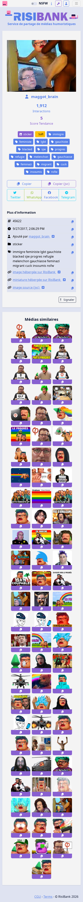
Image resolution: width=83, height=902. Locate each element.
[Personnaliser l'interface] (58, 4)
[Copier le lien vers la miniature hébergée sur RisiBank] (72, 280)
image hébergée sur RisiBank (34, 272)
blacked (26, 149)
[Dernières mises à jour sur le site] (51, 4)
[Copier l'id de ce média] (72, 222)
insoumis (35, 172)
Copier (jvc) (60, 184)
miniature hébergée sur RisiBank (37, 280)
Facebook (51, 197)
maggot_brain (44, 96)
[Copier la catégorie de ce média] (72, 245)
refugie (19, 157)
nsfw (53, 172)
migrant (46, 164)
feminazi (26, 164)
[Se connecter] (66, 4)
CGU (37, 896)
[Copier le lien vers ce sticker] (20, 340)
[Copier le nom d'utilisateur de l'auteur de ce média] (72, 237)
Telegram (68, 197)
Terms (48, 896)
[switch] (34, 3)
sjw (43, 149)
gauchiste (61, 142)
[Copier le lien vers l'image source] (72, 288)
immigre (58, 134)
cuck (63, 164)
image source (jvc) (26, 287)
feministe (25, 142)
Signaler (68, 300)
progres (59, 149)
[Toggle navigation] (76, 4)
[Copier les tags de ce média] (72, 252)
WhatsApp (34, 197)
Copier (26, 184)
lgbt (43, 142)
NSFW (43, 3)
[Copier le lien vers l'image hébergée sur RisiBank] (72, 273)
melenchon (40, 157)
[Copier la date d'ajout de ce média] (72, 229)
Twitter (15, 197)
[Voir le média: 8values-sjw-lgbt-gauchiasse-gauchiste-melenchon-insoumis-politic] (41, 498)
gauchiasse (64, 157)
